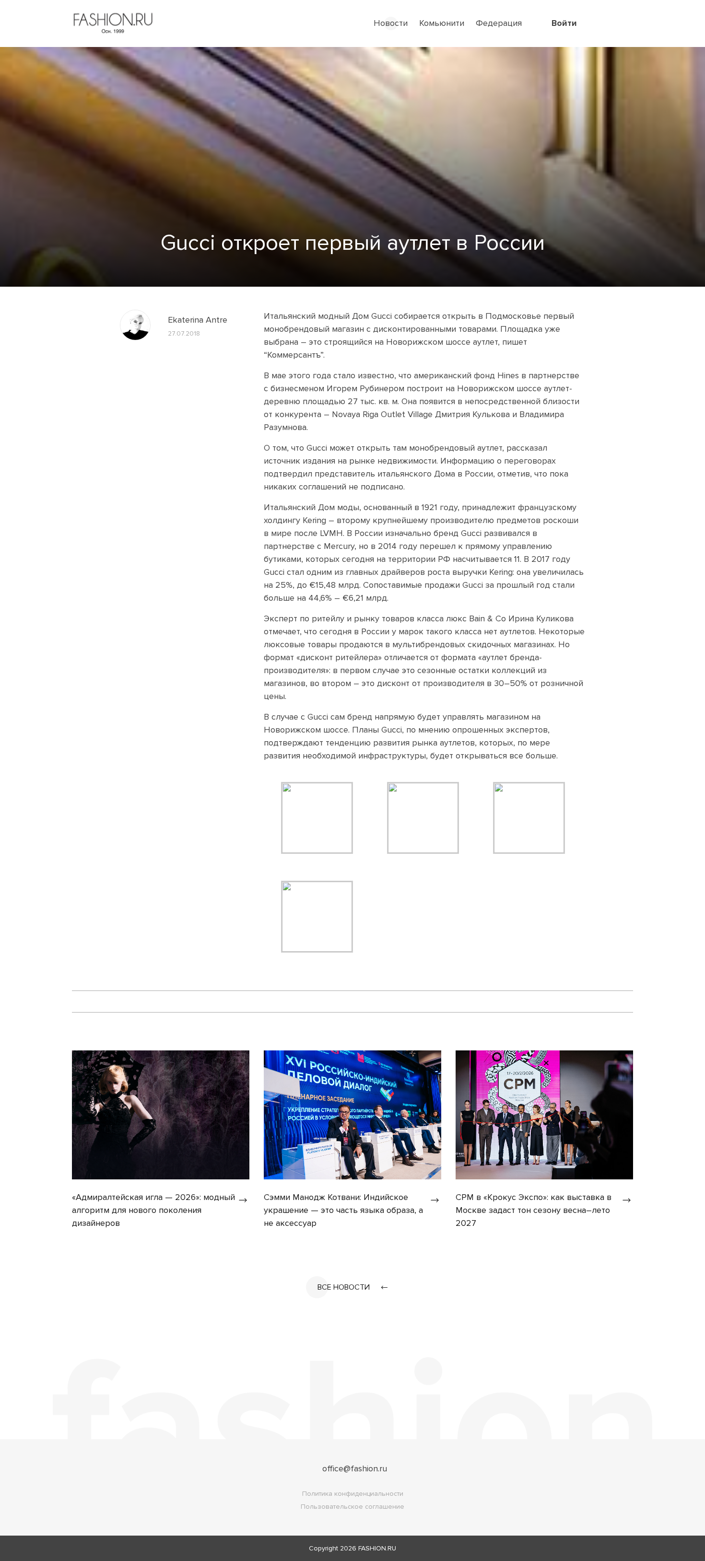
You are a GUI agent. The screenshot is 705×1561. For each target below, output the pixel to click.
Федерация (499, 23)
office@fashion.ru (354, 1468)
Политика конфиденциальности (352, 1494)
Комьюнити (441, 23)
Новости (391, 23)
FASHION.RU (377, 1548)
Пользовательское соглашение (352, 1507)
